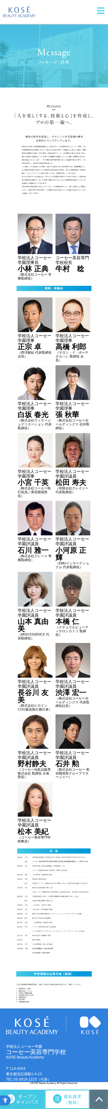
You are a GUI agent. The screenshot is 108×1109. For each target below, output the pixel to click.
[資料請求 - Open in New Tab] (67, 1099)
